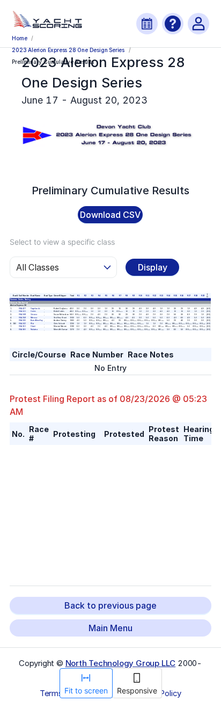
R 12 (154, 296)
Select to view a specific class (62, 241)
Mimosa (34, 318)
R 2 (85, 296)
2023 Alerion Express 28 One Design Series (68, 50)
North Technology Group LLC (120, 663)
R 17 (189, 296)
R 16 (182, 296)
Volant (33, 326)
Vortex (33, 312)
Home (19, 38)
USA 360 (22, 329)
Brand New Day (37, 320)
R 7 (120, 296)
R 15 (175, 296)
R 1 (78, 296)
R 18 (195, 296)
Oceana (34, 314)
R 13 (161, 296)
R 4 (99, 296)
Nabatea (34, 329)
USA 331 (22, 312)
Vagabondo (35, 309)
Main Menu (110, 628)
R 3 (92, 296)
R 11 (147, 296)
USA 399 (22, 314)
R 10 (141, 296)
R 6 (113, 296)
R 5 (106, 296)
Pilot (32, 324)
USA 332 (22, 324)
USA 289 (22, 318)
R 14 (168, 296)
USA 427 (22, 309)
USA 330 (22, 320)
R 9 (133, 296)
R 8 (127, 296)
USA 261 (22, 326)
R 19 (202, 296)
